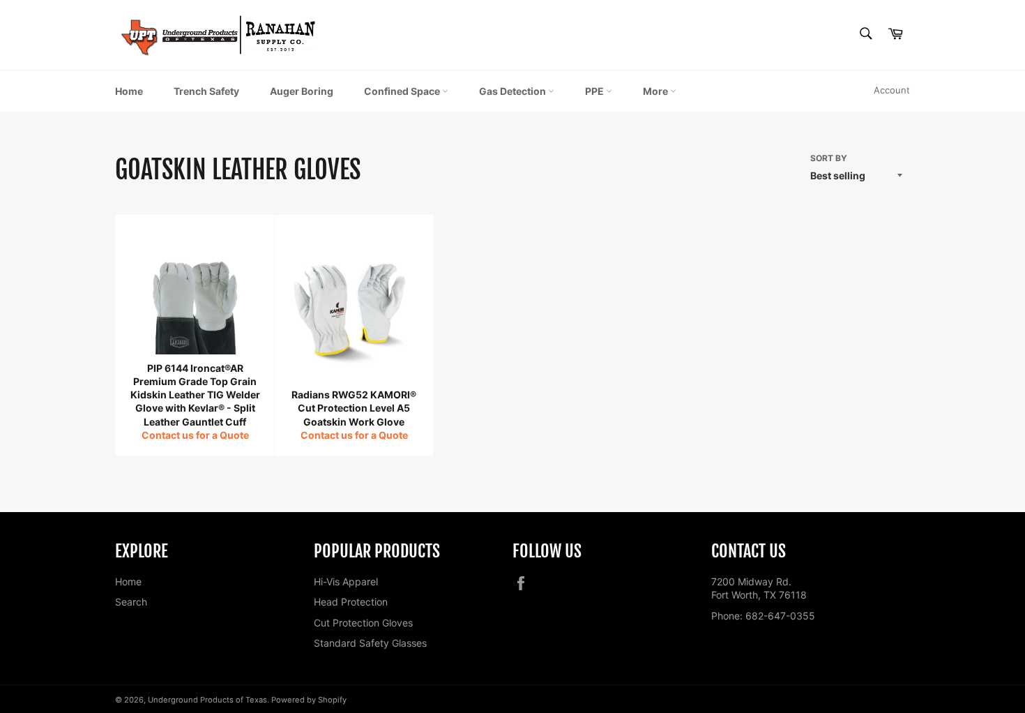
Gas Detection (513, 91)
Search (131, 602)
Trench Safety (206, 91)
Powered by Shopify (309, 700)
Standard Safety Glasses (370, 643)
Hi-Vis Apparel (346, 581)
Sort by (828, 158)
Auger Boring (301, 91)
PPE (595, 91)
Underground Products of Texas (207, 700)
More (656, 91)
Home (129, 91)
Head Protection (351, 602)
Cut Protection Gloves (363, 623)
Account (892, 90)
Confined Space (403, 91)
